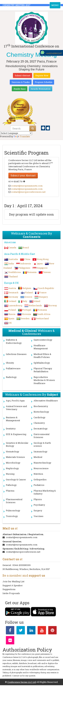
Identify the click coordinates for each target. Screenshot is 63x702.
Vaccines (38, 516)
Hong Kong (43, 259)
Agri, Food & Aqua (15, 400)
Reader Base (20, 88)
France (43, 292)
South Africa (43, 314)
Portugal (26, 309)
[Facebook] (10, 630)
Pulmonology (13, 510)
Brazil (26, 247)
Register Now (41, 75)
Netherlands (35, 305)
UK (10, 322)
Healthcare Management (41, 347)
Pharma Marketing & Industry (45, 492)
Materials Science (15, 457)
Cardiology (39, 417)
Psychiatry (39, 504)
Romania (31, 272)
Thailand (13, 276)
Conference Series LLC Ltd (21, 682)
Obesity (10, 362)
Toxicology (12, 516)
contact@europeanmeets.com (27, 185)
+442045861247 (54, 53)
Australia (13, 259)
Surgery (38, 510)
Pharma (10, 490)
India (11, 263)
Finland (29, 292)
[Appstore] (48, 127)
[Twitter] (20, 630)
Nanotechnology (42, 462)
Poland (12, 309)
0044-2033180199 (21, 565)
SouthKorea (14, 272)
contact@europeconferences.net (28, 191)
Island (37, 301)
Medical (38, 457)
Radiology (11, 377)
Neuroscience (41, 468)
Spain (11, 318)
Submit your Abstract (23, 175)
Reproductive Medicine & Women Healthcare (44, 380)
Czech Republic (46, 288)
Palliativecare (13, 368)
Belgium (26, 288)
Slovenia (26, 314)
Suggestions (9, 589)
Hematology (12, 451)
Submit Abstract (22, 75)
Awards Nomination (40, 88)
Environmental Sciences (41, 436)
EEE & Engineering (16, 434)
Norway (52, 305)
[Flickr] (10, 640)
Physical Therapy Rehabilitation (43, 370)
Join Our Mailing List (13, 581)
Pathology (11, 484)
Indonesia (25, 263)
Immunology (40, 451)
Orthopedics (40, 479)
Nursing (10, 473)
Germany (13, 296)
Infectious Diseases (16, 354)
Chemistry (39, 422)
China (27, 259)
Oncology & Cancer (16, 479)
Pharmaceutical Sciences (14, 501)
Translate (25, 136)
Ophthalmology (42, 362)
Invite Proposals (11, 593)
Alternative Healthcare (46, 400)
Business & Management (13, 419)
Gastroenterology (43, 339)
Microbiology (13, 462)
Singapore (42, 267)
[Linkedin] (31, 630)
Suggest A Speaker (13, 585)
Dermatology (41, 428)
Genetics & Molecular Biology (17, 444)
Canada (12, 247)
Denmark (13, 292)
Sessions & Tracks (21, 82)
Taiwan (47, 272)
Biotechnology (41, 411)
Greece (28, 296)
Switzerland (42, 318)
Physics (38, 499)
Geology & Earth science (42, 444)
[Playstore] (43, 127)
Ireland (12, 301)
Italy (25, 301)
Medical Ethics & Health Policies (42, 356)
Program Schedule (43, 82)
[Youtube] (42, 630)
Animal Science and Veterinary (16, 408)
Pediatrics (39, 484)
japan (40, 263)
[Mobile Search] (32, 128)
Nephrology (12, 468)
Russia (11, 314)
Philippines (24, 267)
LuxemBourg (15, 305)
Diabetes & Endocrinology (14, 341)
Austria (12, 288)
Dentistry (11, 428)
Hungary (43, 296)
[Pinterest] (52, 630)
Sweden (25, 318)
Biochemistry (41, 406)
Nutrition (38, 473)
